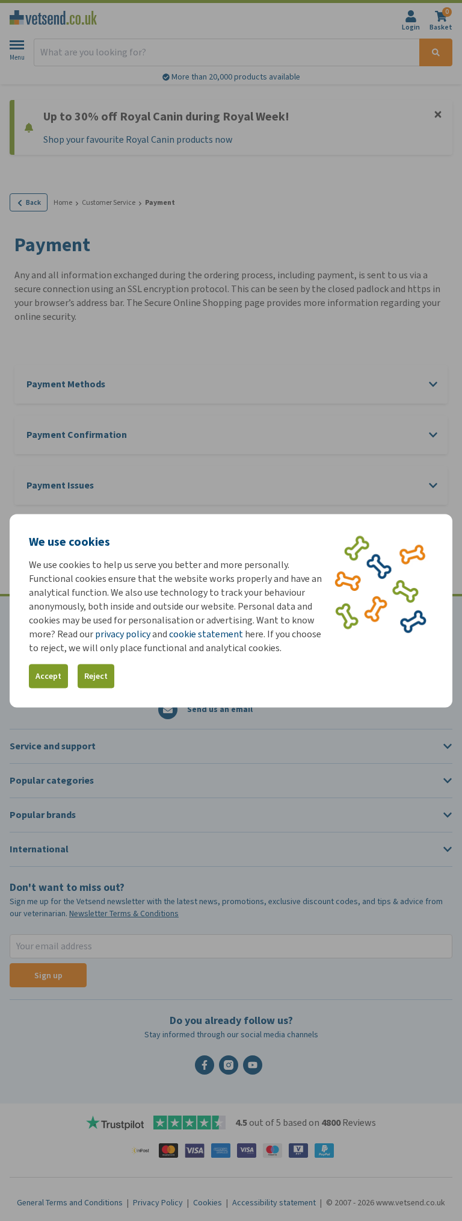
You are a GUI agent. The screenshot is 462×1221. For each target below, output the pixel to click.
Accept (48, 676)
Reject (96, 676)
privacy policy (122, 633)
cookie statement (206, 633)
